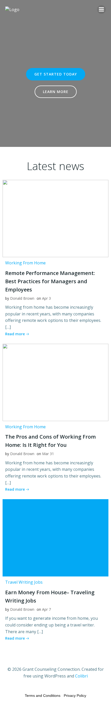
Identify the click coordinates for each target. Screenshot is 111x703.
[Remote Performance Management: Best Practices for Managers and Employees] (55, 218)
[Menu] (101, 9)
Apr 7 (46, 609)
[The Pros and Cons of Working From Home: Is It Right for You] (55, 382)
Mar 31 (48, 453)
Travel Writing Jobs (24, 582)
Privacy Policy (75, 695)
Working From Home (25, 263)
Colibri (81, 676)
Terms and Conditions (42, 695)
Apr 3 (46, 298)
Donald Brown (22, 298)
